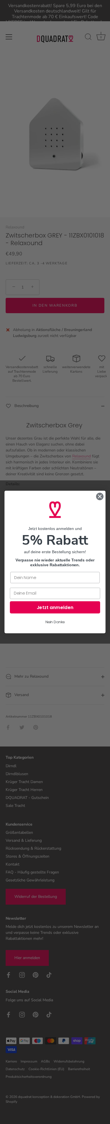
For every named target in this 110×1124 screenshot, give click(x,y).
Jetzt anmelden (55, 607)
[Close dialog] (100, 497)
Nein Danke (55, 622)
